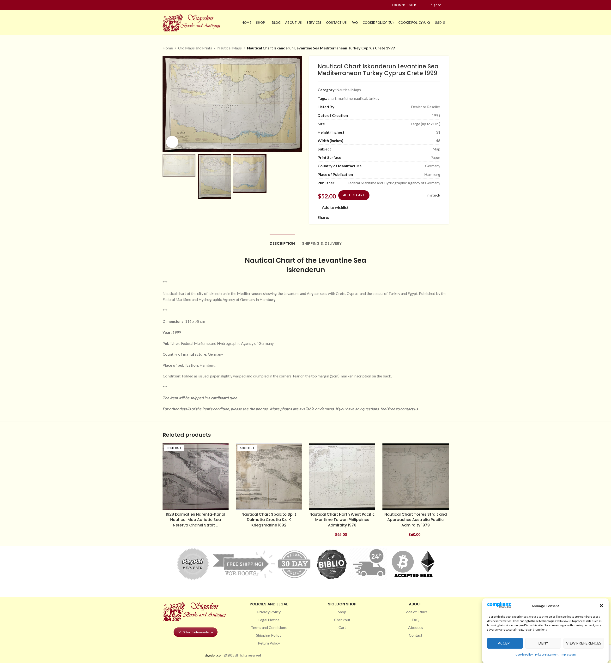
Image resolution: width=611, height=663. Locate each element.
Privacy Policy (269, 611)
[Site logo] (193, 22)
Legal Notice (268, 619)
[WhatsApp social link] (366, 217)
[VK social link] (372, 217)
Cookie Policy (524, 654)
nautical (360, 98)
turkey (374, 98)
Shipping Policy (268, 635)
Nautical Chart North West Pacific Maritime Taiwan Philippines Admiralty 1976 (342, 520)
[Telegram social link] (378, 217)
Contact (415, 635)
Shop (342, 611)
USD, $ (440, 22)
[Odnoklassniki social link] (360, 217)
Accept (505, 643)
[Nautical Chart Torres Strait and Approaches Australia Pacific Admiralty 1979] (415, 476)
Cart (342, 627)
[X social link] (337, 217)
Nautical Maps (229, 48)
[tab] (282, 241)
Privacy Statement (546, 654)
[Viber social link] (384, 217)
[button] (601, 605)
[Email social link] (343, 217)
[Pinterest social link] (177, 5)
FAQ (415, 619)
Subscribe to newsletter (198, 632)
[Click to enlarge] (172, 142)
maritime (345, 98)
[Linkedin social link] (183, 5)
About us (415, 627)
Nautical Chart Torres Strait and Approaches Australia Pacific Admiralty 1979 (415, 520)
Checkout (342, 619)
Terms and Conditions (269, 627)
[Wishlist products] (422, 5)
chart (332, 98)
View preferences (583, 643)
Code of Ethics (416, 611)
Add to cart (354, 195)
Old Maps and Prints (195, 48)
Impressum (568, 654)
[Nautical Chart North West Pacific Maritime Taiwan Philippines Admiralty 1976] (342, 476)
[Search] (447, 5)
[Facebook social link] (165, 5)
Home (168, 48)
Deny (543, 643)
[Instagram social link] (171, 5)
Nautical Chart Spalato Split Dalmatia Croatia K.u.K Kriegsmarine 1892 (269, 520)
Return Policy (269, 643)
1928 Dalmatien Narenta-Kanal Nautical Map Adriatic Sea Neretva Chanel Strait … (195, 520)
